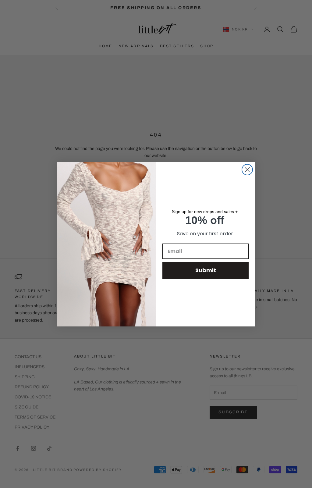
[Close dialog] (247, 169)
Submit (205, 270)
